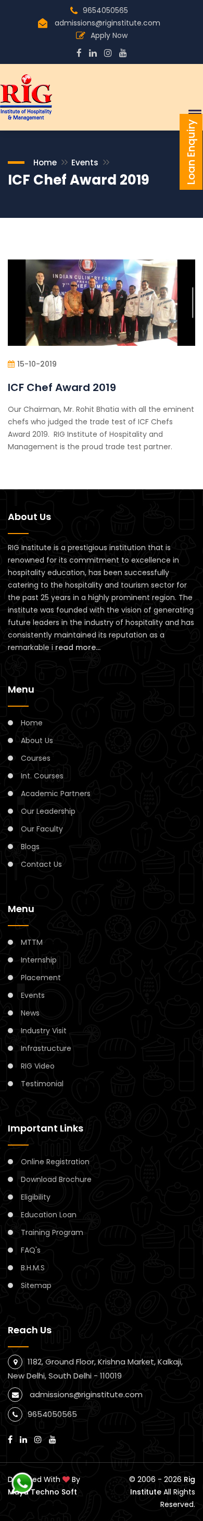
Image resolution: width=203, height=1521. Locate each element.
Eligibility (35, 1197)
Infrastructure (46, 1048)
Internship (39, 960)
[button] (193, 113)
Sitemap (36, 1285)
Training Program (52, 1232)
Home (45, 162)
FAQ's (31, 1250)
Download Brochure (56, 1179)
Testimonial (42, 1083)
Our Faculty (42, 829)
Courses (35, 758)
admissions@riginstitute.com (107, 23)
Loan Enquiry (191, 152)
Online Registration (55, 1161)
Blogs (30, 846)
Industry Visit (44, 1030)
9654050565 (105, 10)
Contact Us (41, 864)
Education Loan (49, 1215)
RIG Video (38, 1066)
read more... (77, 647)
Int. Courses (42, 776)
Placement (41, 977)
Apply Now (109, 35)
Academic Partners (56, 793)
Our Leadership (48, 811)
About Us (37, 740)
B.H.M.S (33, 1268)
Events (84, 162)
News (30, 1013)
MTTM (32, 942)
